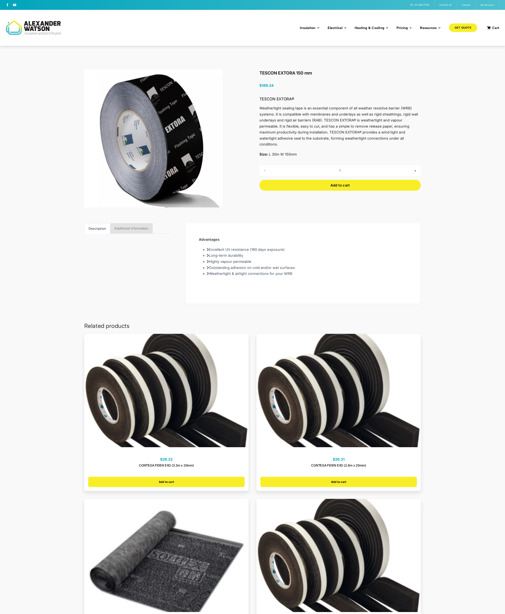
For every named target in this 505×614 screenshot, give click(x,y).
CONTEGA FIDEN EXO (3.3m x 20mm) (166, 465)
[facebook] (7, 5)
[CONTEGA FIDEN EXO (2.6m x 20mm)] (338, 337)
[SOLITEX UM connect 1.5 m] (166, 502)
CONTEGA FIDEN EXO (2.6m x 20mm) (338, 465)
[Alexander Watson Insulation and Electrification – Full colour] (33, 22)
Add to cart (340, 185)
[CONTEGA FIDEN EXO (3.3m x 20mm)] (166, 337)
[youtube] (14, 5)
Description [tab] (97, 228)
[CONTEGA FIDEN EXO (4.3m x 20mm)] (338, 502)
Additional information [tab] (131, 228)
